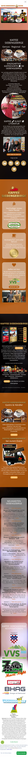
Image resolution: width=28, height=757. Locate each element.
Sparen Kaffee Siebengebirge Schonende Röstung (11, 387)
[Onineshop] (14, 169)
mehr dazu (9, 749)
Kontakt (7, 381)
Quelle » (17, 518)
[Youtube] (23, 163)
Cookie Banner (14, 742)
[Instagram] (11, 163)
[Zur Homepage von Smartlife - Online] (2, 742)
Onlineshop (19, 348)
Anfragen (14, 434)
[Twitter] (17, 163)
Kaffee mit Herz (14, 287)
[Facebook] (5, 163)
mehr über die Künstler (14, 154)
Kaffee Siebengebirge (16, 508)
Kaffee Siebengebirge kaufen (12, 6)
